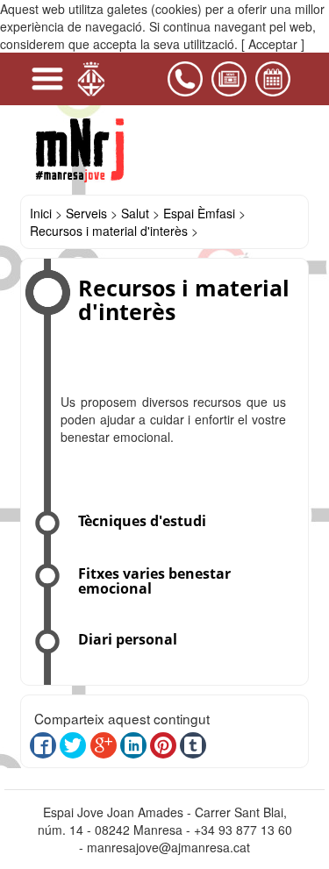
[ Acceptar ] (272, 44)
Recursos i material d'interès (109, 230)
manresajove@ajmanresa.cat (168, 847)
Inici (41, 213)
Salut (135, 213)
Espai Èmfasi (199, 213)
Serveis (86, 213)
